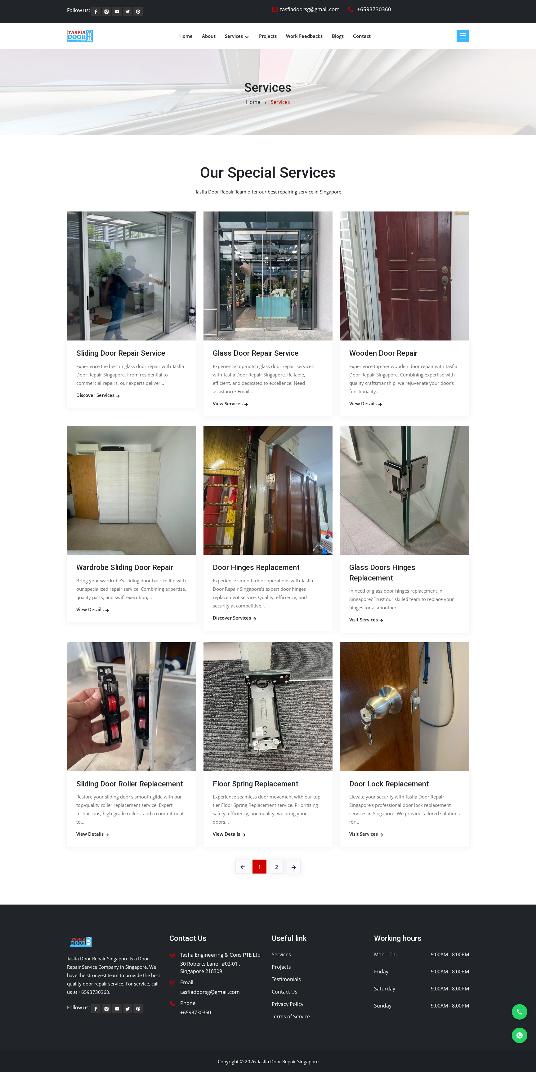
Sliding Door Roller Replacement (129, 784)
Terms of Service (291, 1016)
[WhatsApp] (519, 1035)
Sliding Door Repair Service (120, 353)
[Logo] (81, 942)
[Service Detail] (131, 275)
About (209, 36)
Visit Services (364, 619)
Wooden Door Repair (383, 353)
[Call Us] (519, 1012)
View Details (363, 403)
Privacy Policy (287, 1004)
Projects (268, 36)
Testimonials (286, 979)
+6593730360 (374, 9)
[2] (294, 867)
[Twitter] (138, 11)
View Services (228, 403)
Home (186, 36)
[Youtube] (117, 11)
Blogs (338, 36)
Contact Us (284, 991)
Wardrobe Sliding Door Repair (124, 567)
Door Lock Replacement (389, 784)
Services (234, 36)
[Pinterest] (127, 11)
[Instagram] (106, 11)
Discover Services (96, 395)
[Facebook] (95, 11)
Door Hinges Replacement (256, 567)
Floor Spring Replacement (255, 784)
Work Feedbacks (304, 36)
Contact (362, 36)
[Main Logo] (80, 36)
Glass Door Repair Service (256, 353)
